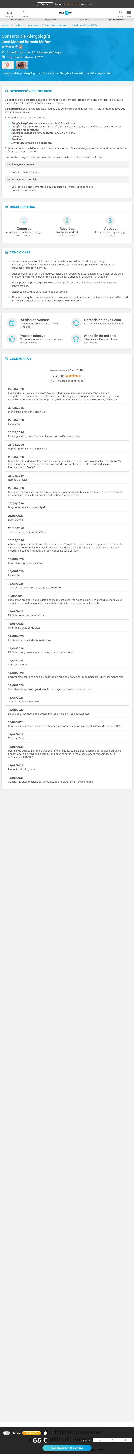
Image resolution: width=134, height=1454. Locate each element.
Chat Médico (83, 19)
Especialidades (16, 19)
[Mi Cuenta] (9, 13)
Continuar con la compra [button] (67, 1447)
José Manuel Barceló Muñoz (26, 42)
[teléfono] (25, 13)
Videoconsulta (50, 19)
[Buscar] (121, 13)
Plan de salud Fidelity (116, 19)
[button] (100, 1440)
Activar (25, 1433)
